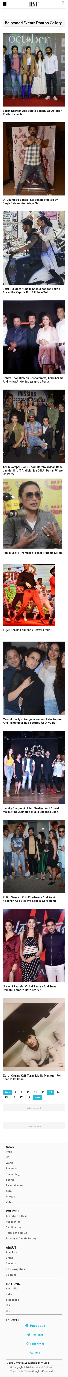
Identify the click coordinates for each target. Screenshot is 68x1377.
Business (11, 1168)
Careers (11, 1263)
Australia (11, 1288)
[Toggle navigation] (4, 4)
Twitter (37, 1335)
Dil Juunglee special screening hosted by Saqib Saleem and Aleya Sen (30, 201)
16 (13, 1097)
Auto (9, 1191)
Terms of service (16, 1233)
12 (43, 1092)
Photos (10, 1196)
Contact (11, 1274)
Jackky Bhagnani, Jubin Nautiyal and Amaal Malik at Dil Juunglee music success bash (31, 810)
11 (35, 1092)
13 (50, 1092)
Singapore (12, 1299)
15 (6, 1097)
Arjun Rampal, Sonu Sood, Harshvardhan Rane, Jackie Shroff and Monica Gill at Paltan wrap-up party (33, 470)
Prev (7, 1092)
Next (37, 1097)
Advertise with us (16, 1216)
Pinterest (36, 1344)
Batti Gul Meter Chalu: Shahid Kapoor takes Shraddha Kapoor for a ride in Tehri (31, 290)
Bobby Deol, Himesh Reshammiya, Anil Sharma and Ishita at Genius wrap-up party (33, 379)
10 (28, 1092)
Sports (10, 1179)
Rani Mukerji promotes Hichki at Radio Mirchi (32, 553)
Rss (36, 1353)
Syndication (13, 1227)
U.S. (8, 1311)
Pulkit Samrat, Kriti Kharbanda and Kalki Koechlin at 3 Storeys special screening (29, 899)
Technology (13, 1174)
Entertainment (15, 1185)
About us (11, 1252)
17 (21, 1097)
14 (58, 1092)
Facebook (37, 1326)
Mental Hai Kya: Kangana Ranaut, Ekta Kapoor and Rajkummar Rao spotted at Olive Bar (32, 721)
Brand (9, 1257)
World (9, 1163)
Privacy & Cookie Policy (21, 1238)
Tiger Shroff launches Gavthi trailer (27, 630)
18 (28, 1097)
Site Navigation (15, 1269)
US (7, 1157)
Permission (13, 1221)
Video (9, 1202)
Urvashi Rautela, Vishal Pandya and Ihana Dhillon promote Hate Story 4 (29, 988)
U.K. (8, 1305)
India (9, 1151)
